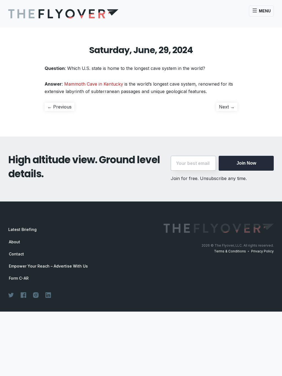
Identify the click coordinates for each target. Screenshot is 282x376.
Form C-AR (19, 278)
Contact (16, 254)
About (14, 242)
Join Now (246, 163)
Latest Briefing (22, 229)
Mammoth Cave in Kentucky (93, 84)
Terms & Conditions (230, 251)
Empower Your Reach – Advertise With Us (48, 266)
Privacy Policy (262, 251)
